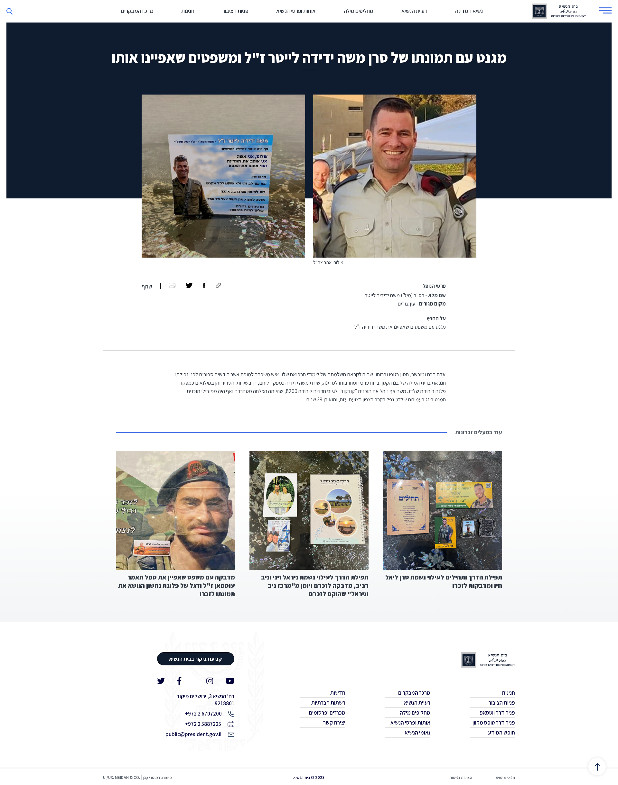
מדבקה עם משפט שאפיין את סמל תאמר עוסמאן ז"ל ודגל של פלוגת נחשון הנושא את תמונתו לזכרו (176, 585)
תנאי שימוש (505, 777)
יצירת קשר (334, 722)
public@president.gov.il (193, 734)
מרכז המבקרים (137, 10)
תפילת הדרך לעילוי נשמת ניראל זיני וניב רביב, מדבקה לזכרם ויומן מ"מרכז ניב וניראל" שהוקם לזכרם (315, 585)
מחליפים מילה (358, 10)
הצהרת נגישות (460, 777)
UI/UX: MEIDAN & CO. (121, 777)
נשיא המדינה (469, 10)
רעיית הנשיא (414, 10)
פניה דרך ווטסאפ (497, 712)
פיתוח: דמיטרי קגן (157, 777)
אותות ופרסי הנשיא (296, 10)
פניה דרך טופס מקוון (494, 722)
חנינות (187, 10)
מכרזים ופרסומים (327, 712)
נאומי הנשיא (417, 732)
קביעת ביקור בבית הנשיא (195, 658)
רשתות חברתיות (328, 702)
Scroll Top (597, 766)
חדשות (337, 692)
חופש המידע (501, 732)
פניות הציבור (235, 10)
